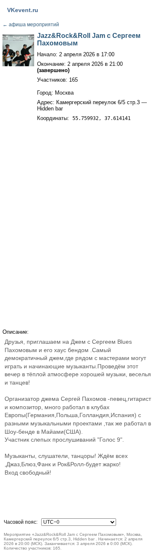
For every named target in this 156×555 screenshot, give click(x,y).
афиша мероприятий (30, 25)
